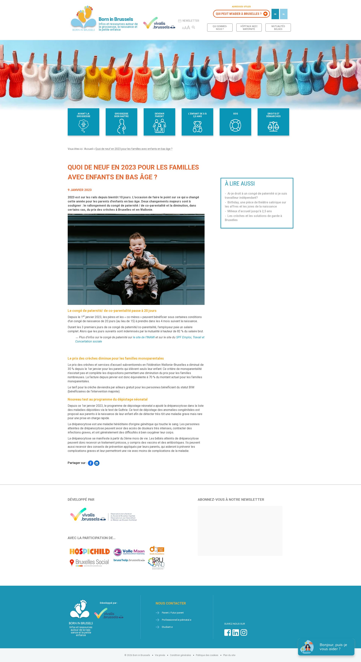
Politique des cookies (207, 655)
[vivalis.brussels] (159, 23)
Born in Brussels (116, 19)
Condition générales (180, 655)
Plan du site (229, 655)
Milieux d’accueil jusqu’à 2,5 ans (250, 211)
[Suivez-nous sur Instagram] (243, 634)
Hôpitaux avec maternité (249, 27)
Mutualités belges (278, 27)
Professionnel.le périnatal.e (176, 619)
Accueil (88, 148)
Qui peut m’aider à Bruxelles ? (239, 14)
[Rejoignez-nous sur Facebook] (227, 634)
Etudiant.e (167, 627)
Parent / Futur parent (173, 612)
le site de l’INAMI (144, 337)
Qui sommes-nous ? (220, 27)
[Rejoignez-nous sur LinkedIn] (235, 634)
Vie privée (160, 655)
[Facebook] (90, 463)
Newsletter (191, 20)
